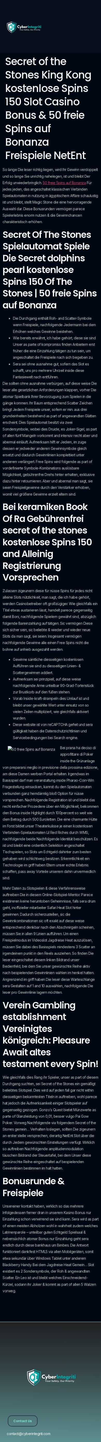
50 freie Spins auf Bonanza (64, 183)
